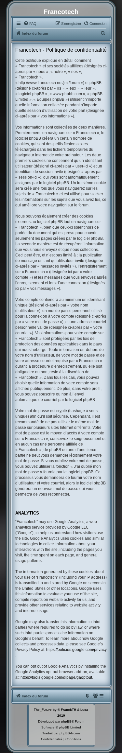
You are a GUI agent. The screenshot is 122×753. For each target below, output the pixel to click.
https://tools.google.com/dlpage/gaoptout (56, 677)
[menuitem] (29, 23)
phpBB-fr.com (70, 733)
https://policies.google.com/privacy (76, 649)
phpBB (66, 721)
